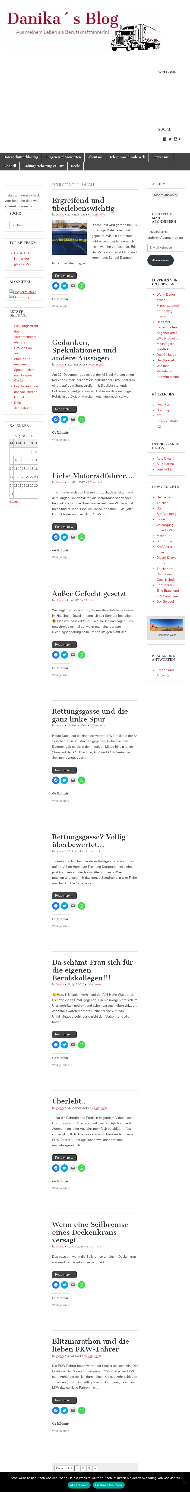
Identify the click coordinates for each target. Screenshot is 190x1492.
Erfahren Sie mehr (108, 1485)
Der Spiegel (165, 360)
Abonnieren (160, 260)
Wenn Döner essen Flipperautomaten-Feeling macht (168, 305)
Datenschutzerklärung (20, 157)
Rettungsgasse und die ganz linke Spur (90, 715)
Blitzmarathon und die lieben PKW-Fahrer (90, 1345)
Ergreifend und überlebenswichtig (83, 204)
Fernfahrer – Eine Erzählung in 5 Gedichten (168, 590)
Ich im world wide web (127, 157)
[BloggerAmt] (23, 292)
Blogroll (9, 166)
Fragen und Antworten (63, 157)
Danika (60, 214)
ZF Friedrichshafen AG (168, 421)
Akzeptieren (79, 1485)
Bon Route (164, 541)
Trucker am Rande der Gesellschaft (166, 574)
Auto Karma (165, 464)
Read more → (64, 276)
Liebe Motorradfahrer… (92, 476)
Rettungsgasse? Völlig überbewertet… (88, 841)
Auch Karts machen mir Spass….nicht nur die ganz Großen (24, 370)
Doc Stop (163, 410)
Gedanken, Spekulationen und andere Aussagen (84, 350)
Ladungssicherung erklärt (43, 166)
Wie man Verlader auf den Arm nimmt (168, 371)
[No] (184, 1482)
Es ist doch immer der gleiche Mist (23, 258)
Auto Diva (164, 458)
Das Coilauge (166, 354)
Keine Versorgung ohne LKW (165, 524)
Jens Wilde (165, 469)
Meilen (161, 536)
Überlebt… (70, 1101)
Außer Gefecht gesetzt (89, 593)
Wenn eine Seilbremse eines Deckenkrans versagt (90, 1232)
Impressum (161, 157)
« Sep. (14, 501)
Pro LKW (163, 405)
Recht (75, 166)
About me (95, 157)
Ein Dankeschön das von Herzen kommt (26, 391)
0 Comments (97, 214)
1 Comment (95, 482)
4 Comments (93, 851)
